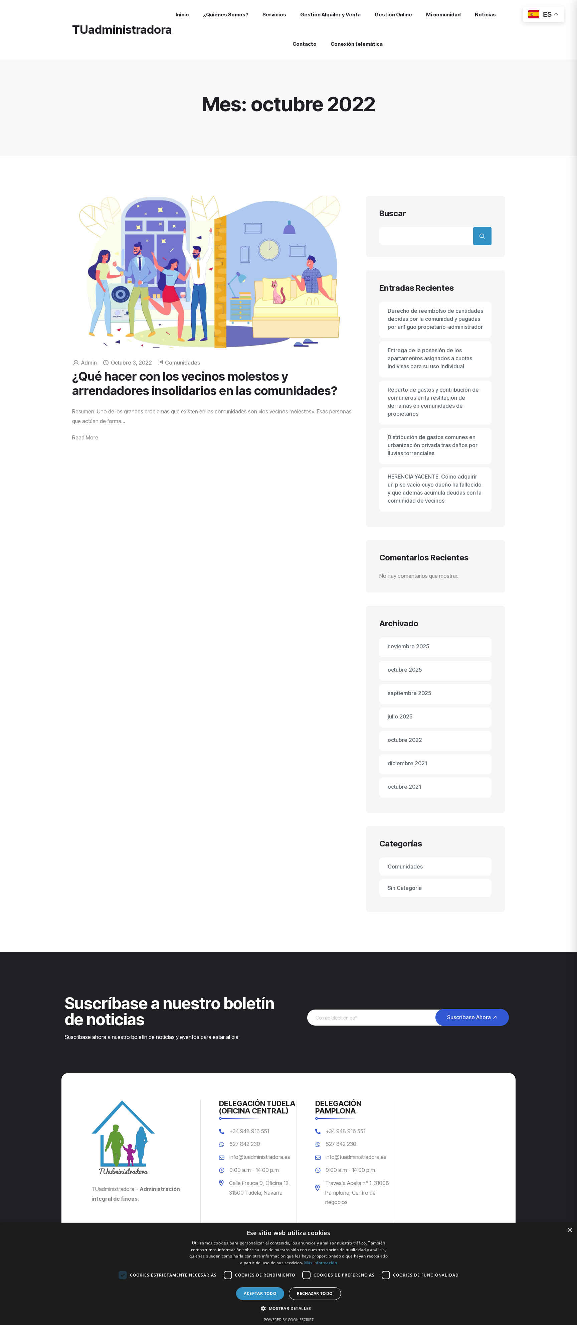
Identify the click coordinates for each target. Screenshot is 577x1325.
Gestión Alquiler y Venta (330, 15)
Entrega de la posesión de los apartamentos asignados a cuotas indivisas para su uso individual (430, 358)
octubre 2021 (404, 786)
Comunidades (182, 362)
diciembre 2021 (407, 763)
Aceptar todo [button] (260, 1293)
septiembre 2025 (409, 693)
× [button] (569, 1230)
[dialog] (288, 1274)
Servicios (274, 15)
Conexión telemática (357, 44)
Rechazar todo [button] (315, 1293)
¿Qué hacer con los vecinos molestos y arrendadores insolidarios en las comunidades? (204, 383)
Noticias (485, 15)
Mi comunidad (443, 15)
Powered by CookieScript (289, 1319)
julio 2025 (400, 716)
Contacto (305, 44)
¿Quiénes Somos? (225, 15)
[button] (288, 1308)
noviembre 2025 (408, 646)
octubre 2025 (405, 669)
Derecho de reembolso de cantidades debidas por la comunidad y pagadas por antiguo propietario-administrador (435, 318)
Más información (320, 1263)
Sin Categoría (405, 888)
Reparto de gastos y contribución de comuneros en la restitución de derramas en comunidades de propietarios (433, 401)
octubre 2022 (405, 740)
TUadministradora (122, 29)
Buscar (392, 213)
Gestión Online (393, 15)
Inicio (182, 15)
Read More (85, 437)
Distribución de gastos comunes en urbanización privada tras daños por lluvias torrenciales (432, 445)
